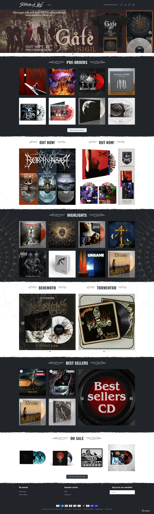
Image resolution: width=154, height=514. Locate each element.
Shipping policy (99, 509)
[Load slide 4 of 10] (73, 54)
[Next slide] (150, 33)
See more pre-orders (77, 130)
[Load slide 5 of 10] (75, 54)
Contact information (88, 509)
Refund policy (108, 509)
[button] (50, 5)
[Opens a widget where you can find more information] (146, 511)
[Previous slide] (4, 33)
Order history (23, 494)
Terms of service (77, 509)
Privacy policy (67, 509)
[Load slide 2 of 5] (44, 351)
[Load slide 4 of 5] (50, 351)
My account (22, 491)
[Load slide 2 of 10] (67, 54)
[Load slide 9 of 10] (86, 54)
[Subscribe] (133, 492)
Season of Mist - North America (55, 509)
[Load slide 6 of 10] (78, 54)
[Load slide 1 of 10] (65, 54)
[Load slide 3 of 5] (47, 351)
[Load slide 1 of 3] (104, 351)
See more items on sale (77, 476)
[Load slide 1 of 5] (42, 351)
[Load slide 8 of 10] (83, 54)
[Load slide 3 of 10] (70, 54)
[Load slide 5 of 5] (52, 351)
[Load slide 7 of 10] (81, 54)
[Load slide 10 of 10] (89, 54)
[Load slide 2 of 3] (106, 351)
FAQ (65, 491)
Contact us (67, 494)
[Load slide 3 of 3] (109, 351)
